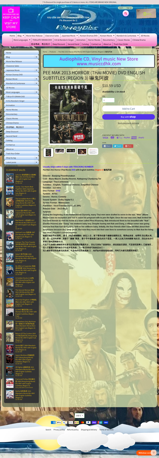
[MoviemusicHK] (11, 18)
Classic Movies (123, 40)
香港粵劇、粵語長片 (40, 44)
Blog (21, 36)
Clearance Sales (52, 35)
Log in (121, 8)
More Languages (22, 40)
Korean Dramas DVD (89, 35)
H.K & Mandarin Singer (64, 40)
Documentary (109, 40)
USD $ (78, 415)
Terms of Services (106, 429)
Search (48, 429)
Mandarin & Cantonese (128, 36)
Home (12, 35)
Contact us (96, 44)
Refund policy (73, 429)
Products (53, 52)
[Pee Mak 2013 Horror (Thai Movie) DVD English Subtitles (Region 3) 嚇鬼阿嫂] (48, 152)
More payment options (128, 123)
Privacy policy (59, 429)
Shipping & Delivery (89, 429)
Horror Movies (94, 40)
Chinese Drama (139, 40)
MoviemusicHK (82, 451)
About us (107, 44)
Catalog (85, 44)
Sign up (129, 8)
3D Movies (145, 35)
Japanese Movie (69, 36)
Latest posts (22, 163)
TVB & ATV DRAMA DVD (42, 40)
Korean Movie (107, 36)
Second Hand (73, 44)
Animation (80, 40)
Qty (103, 96)
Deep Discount (59, 44)
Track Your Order (121, 44)
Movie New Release (34, 35)
